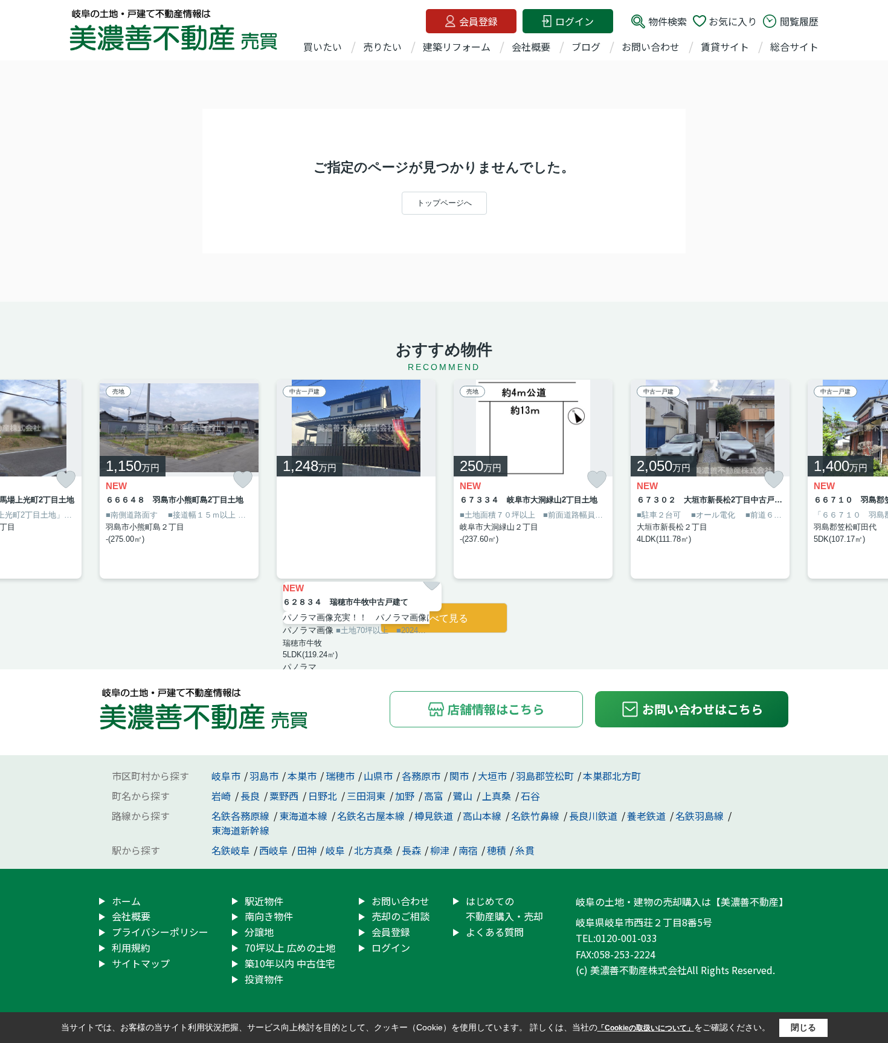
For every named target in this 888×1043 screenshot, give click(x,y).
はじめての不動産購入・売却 (504, 909)
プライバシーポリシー (160, 931)
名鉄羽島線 (700, 815)
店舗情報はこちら (496, 709)
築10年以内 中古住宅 (290, 963)
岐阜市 (225, 775)
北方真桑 (373, 850)
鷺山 (464, 795)
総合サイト (794, 46)
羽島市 (263, 775)
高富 (435, 795)
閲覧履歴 (799, 21)
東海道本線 (304, 815)
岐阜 (335, 850)
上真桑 (497, 795)
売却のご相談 (401, 916)
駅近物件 (264, 901)
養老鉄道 (647, 815)
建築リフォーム (457, 46)
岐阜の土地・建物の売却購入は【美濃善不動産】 (682, 901)
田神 (307, 850)
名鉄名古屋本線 (372, 815)
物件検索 (667, 21)
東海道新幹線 (240, 830)
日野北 (323, 795)
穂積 (496, 850)
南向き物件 (269, 916)
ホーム (126, 901)
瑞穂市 (340, 775)
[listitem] (179, 479)
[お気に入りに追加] (66, 479)
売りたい (382, 46)
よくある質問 (495, 931)
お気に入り (733, 21)
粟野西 (285, 795)
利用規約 (131, 947)
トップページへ (444, 202)
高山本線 (483, 815)
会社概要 (531, 46)
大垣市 (492, 775)
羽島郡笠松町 (545, 775)
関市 (459, 775)
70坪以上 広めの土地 (290, 947)
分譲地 (259, 931)
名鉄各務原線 (241, 815)
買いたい (322, 46)
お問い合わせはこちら (702, 709)
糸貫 (525, 850)
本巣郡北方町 (612, 775)
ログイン (574, 21)
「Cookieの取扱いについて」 (645, 1028)
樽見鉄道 (434, 815)
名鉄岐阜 (230, 850)
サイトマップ (141, 963)
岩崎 (222, 795)
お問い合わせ (651, 46)
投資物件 (264, 979)
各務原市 (421, 775)
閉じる (803, 1027)
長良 (251, 795)
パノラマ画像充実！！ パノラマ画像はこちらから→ (362, 617)
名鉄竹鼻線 (536, 815)
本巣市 (302, 775)
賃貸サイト (725, 46)
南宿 (468, 850)
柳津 (439, 850)
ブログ (585, 46)
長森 (411, 850)
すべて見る (444, 618)
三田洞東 (367, 795)
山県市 (378, 775)
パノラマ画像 (308, 630)
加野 (406, 795)
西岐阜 (273, 850)
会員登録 (478, 21)
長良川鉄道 (594, 815)
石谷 (530, 795)
